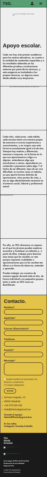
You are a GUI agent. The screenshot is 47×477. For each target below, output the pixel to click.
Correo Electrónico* (16, 328)
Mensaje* (9, 360)
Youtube (19, 426)
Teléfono (9, 339)
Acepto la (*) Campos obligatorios (20, 382)
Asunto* (9, 350)
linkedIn (28, 426)
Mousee (17, 472)
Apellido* (10, 318)
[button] (41, 3)
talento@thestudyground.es (18, 417)
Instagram (9, 426)
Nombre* (9, 307)
